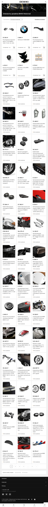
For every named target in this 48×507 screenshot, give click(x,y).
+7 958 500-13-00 (5, 489)
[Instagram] (35, 499)
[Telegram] (6, 494)
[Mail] (10, 494)
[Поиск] (2, 2)
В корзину (14, 47)
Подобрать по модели (40, 19)
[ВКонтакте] (29, 499)
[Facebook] (31, 499)
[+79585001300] (45, 1)
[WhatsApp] (3, 494)
